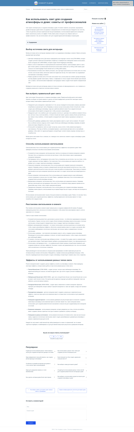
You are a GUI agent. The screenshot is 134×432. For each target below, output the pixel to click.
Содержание (33, 42)
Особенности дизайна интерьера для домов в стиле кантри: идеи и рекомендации (38, 364)
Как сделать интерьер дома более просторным (38, 377)
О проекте (92, 3)
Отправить (30, 422)
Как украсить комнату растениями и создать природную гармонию (99, 41)
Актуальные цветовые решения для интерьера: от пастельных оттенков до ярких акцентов (99, 30)
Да (53, 336)
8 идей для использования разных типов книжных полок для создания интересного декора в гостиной (39, 351)
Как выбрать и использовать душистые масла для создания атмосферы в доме (71, 377)
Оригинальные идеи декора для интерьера (99, 49)
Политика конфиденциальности (74, 429)
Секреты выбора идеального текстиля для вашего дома (72, 389)
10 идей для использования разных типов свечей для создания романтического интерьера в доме (71, 370)
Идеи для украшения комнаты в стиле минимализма (36, 370)
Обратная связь (103, 3)
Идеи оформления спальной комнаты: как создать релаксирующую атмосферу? (39, 357)
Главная (84, 3)
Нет (61, 336)
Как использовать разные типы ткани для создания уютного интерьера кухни (69, 351)
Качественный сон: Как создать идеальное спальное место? (69, 357)
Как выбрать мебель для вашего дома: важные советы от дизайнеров (41, 390)
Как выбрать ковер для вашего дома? (68, 364)
